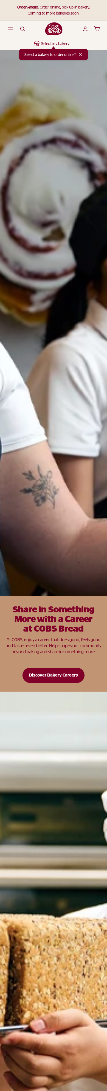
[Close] (80, 55)
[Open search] (22, 29)
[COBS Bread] (54, 29)
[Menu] (10, 29)
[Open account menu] (85, 29)
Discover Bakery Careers (53, 675)
